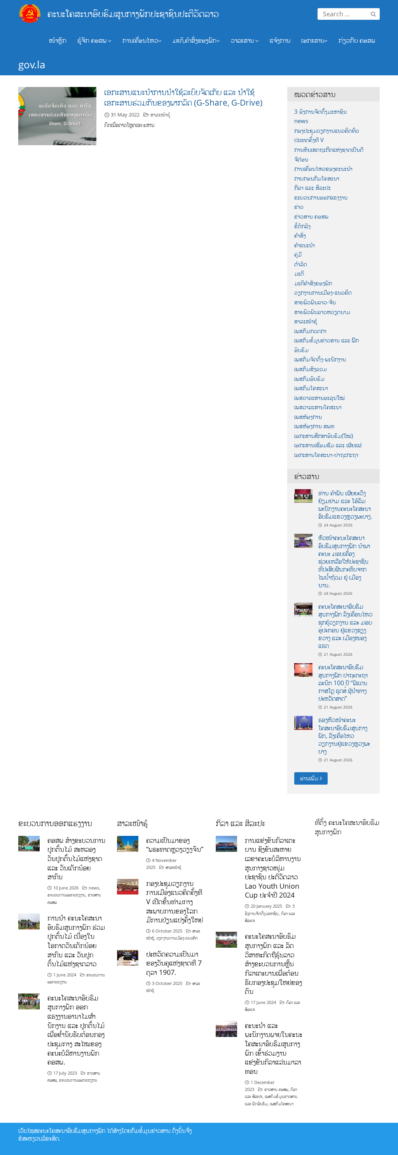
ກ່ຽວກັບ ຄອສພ (357, 40)
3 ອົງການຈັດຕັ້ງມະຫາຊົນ (320, 112)
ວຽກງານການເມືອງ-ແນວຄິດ (323, 292)
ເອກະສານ (312, 40)
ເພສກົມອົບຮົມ (309, 379)
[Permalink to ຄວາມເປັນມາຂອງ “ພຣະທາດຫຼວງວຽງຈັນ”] (127, 843)
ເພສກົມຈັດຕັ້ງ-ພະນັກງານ (320, 359)
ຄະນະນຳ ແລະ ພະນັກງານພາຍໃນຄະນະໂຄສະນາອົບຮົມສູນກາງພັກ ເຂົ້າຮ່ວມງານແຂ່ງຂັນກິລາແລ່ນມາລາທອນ (273, 1048)
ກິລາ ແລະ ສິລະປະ (312, 188)
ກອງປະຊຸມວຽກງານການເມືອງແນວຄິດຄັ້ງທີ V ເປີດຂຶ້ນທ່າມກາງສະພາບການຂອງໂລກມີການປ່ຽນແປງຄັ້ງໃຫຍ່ (174, 902)
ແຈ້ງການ (280, 40)
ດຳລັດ (300, 264)
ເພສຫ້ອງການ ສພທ (314, 426)
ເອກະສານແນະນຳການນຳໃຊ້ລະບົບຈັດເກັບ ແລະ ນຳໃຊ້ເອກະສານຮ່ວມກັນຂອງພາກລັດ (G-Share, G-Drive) (183, 97)
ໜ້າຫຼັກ (57, 40)
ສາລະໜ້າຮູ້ (160, 114)
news (301, 121)
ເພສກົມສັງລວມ (310, 369)
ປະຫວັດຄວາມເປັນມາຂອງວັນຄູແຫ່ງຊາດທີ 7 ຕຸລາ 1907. (174, 963)
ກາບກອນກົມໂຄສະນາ (316, 178)
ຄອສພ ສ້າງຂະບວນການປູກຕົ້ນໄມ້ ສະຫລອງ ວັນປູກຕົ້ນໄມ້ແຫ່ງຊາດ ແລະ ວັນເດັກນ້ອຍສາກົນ (76, 858)
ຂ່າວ (299, 207)
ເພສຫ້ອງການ (308, 417)
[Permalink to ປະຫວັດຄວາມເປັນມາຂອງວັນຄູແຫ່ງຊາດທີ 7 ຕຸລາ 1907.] (127, 956)
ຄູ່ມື (298, 254)
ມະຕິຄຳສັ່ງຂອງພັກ (313, 283)
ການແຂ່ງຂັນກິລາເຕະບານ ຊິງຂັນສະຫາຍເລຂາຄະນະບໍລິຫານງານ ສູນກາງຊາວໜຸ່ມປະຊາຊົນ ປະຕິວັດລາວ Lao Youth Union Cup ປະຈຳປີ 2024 (273, 867)
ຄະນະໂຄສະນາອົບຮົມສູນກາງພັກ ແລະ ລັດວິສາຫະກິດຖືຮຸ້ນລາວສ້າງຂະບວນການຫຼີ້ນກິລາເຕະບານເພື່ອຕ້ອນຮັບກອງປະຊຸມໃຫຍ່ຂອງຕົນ (273, 963)
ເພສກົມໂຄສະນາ (311, 388)
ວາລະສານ (243, 40)
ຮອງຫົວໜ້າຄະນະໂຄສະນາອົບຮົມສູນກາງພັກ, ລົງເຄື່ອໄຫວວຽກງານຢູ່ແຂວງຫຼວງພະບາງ (344, 736)
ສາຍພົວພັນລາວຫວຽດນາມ (322, 312)
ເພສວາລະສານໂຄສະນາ (318, 407)
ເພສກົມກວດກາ (310, 331)
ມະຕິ (299, 273)
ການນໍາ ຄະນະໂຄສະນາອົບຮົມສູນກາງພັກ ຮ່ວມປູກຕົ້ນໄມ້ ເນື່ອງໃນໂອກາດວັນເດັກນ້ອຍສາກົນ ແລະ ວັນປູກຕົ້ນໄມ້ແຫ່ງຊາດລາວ (76, 940)
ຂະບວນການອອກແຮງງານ (320, 197)
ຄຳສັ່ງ (300, 235)
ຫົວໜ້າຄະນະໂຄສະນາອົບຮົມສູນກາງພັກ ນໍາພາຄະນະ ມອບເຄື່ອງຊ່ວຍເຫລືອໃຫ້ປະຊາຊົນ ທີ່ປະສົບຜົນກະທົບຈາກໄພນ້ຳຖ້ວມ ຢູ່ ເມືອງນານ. (344, 561)
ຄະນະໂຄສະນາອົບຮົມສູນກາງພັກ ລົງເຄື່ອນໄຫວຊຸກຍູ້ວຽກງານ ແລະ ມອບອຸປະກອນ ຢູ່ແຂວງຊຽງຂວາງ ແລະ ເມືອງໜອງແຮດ (345, 626)
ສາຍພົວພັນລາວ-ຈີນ (315, 302)
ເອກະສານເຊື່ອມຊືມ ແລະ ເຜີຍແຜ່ (327, 445)
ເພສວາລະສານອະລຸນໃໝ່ (319, 398)
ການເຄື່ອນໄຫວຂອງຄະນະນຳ (323, 169)
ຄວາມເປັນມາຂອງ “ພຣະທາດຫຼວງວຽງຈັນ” (174, 844)
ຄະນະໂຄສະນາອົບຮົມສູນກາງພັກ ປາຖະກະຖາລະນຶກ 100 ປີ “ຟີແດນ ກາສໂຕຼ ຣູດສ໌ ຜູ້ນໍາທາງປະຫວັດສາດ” (343, 683)
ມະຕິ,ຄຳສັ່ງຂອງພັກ (194, 40)
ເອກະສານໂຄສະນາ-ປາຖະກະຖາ (326, 455)
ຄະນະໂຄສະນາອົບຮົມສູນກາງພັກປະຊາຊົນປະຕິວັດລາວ (133, 13)
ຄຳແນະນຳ (304, 245)
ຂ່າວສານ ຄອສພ (311, 216)
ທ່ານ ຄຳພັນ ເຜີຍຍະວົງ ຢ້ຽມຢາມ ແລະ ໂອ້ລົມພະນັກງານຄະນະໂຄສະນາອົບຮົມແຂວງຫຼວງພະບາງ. (345, 505)
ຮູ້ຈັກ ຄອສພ (92, 40)
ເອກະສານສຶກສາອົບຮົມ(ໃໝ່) (323, 436)
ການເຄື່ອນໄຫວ (140, 40)
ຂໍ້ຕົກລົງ (302, 226)
